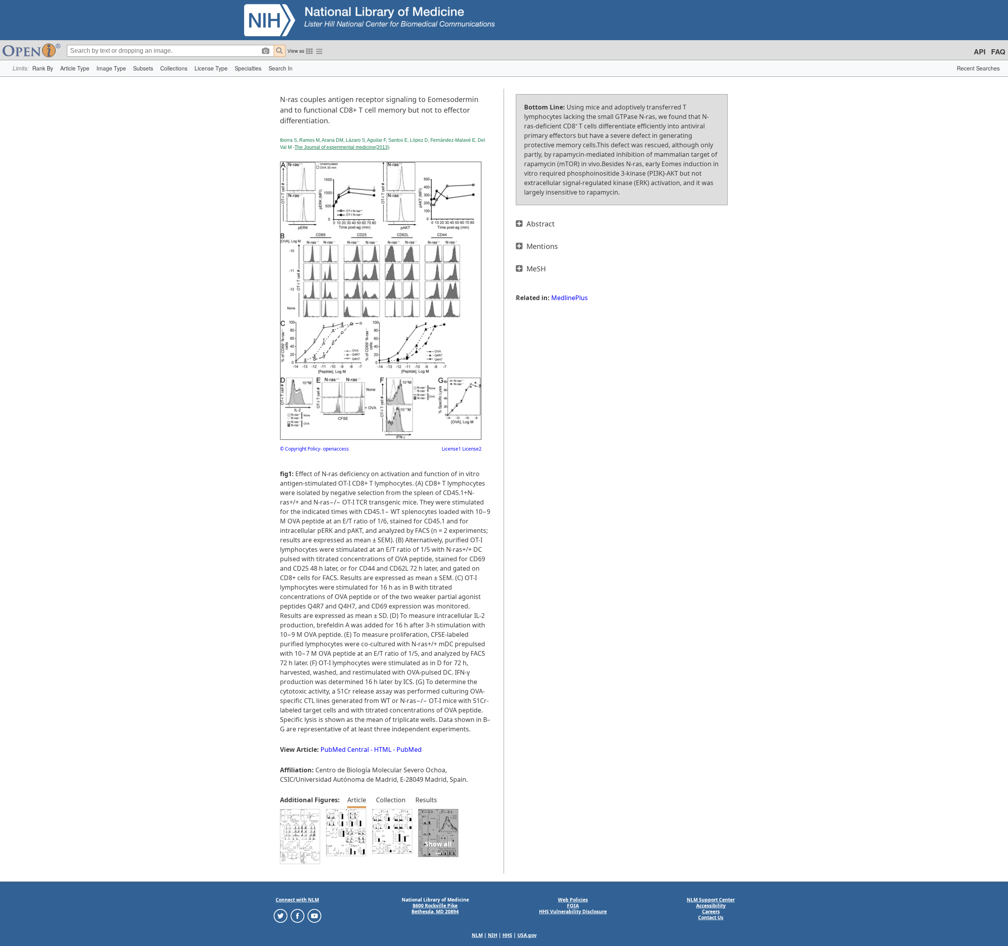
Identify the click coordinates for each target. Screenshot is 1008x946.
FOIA (573, 905)
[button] (43, 68)
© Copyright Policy (300, 448)
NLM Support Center (711, 899)
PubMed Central (345, 749)
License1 (451, 448)
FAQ (998, 51)
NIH (492, 935)
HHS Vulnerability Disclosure (573, 911)
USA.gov (527, 935)
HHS (507, 935)
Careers (711, 911)
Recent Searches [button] (978, 68)
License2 (471, 448)
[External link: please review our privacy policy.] (280, 915)
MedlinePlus (569, 297)
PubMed (409, 749)
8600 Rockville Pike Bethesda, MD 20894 (435, 908)
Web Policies (573, 899)
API (980, 51)
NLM (477, 935)
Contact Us (710, 917)
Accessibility (711, 905)
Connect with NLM (297, 899)
